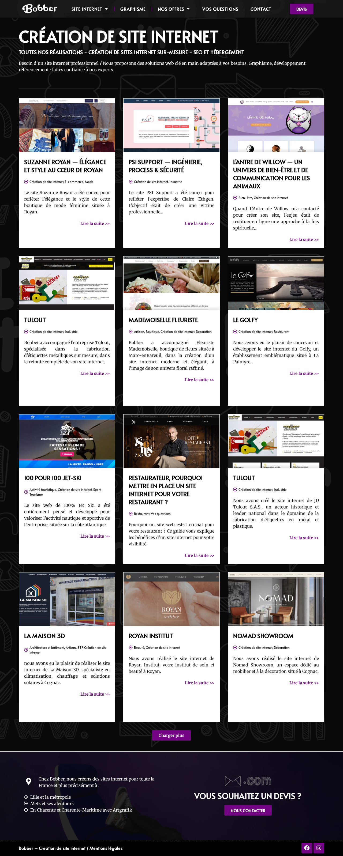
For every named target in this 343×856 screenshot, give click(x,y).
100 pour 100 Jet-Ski (52, 478)
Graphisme (133, 9)
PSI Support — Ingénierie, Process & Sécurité (165, 166)
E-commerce (74, 181)
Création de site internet (46, 181)
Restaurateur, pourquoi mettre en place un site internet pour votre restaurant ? (166, 490)
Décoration (204, 331)
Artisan (139, 331)
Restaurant (281, 331)
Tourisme (36, 494)
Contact (261, 9)
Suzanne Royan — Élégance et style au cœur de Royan (65, 166)
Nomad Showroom (263, 636)
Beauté (139, 647)
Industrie (175, 181)
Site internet (87, 9)
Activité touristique (42, 489)
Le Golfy (245, 320)
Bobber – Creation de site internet (52, 848)
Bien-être (245, 197)
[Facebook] (306, 848)
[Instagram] (319, 848)
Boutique (152, 331)
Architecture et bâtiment (46, 647)
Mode (89, 181)
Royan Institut (151, 636)
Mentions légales (106, 848)
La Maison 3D (44, 636)
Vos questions (220, 9)
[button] (171, 735)
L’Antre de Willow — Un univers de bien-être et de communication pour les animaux (271, 174)
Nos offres (171, 9)
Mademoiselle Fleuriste (163, 320)
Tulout (35, 320)
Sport (96, 489)
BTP (80, 647)
